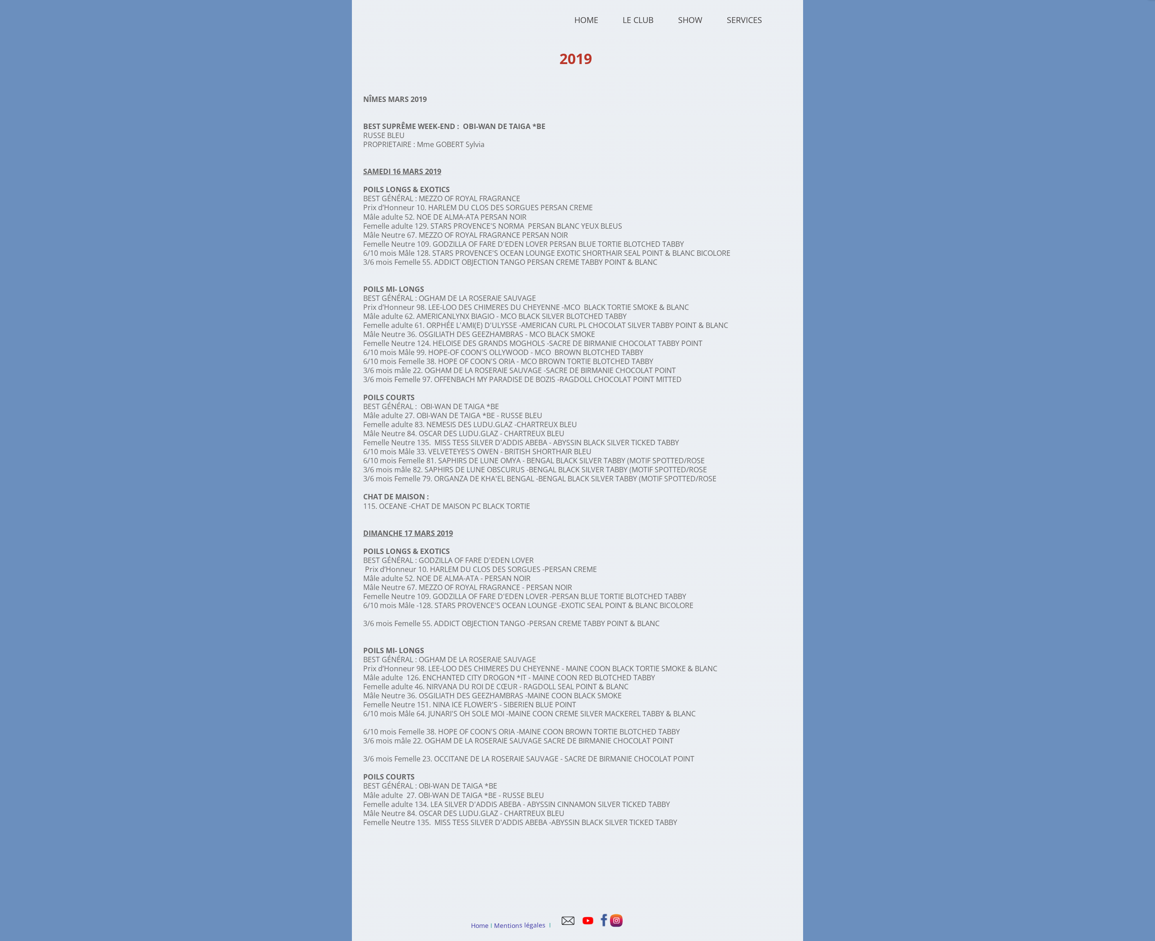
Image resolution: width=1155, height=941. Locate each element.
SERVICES (744, 19)
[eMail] (568, 924)
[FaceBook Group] (604, 924)
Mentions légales (518, 925)
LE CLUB (638, 19)
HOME (586, 19)
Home (480, 925)
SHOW (690, 19)
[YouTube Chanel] (588, 924)
